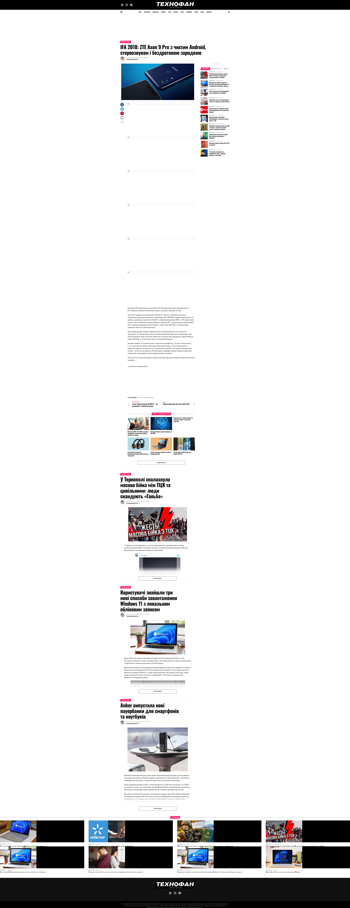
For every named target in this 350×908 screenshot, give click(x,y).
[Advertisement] (54, 27)
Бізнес (196, 12)
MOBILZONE (155, 12)
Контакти (209, 12)
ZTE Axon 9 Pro (148, 452)
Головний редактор (132, 59)
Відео (202, 12)
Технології (147, 12)
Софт (169, 12)
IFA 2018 (140, 452)
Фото (182, 12)
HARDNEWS (189, 12)
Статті (139, 12)
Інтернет (176, 12)
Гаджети (163, 12)
